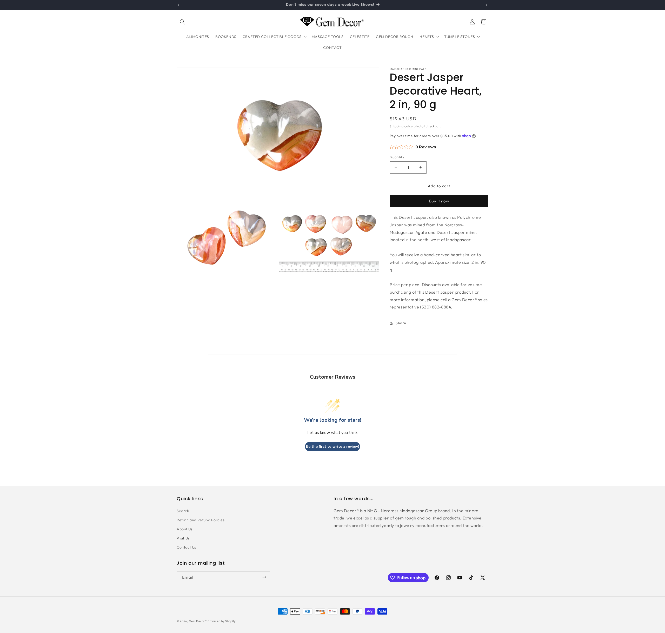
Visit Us (183, 538)
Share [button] (401, 323)
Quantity (397, 157)
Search (183, 511)
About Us (184, 529)
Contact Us (186, 547)
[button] (182, 22)
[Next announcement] (486, 5)
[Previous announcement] (178, 5)
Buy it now (439, 201)
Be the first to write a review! (332, 446)
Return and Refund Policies (201, 520)
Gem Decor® (198, 621)
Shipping (397, 126)
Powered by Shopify (222, 621)
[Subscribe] (264, 577)
